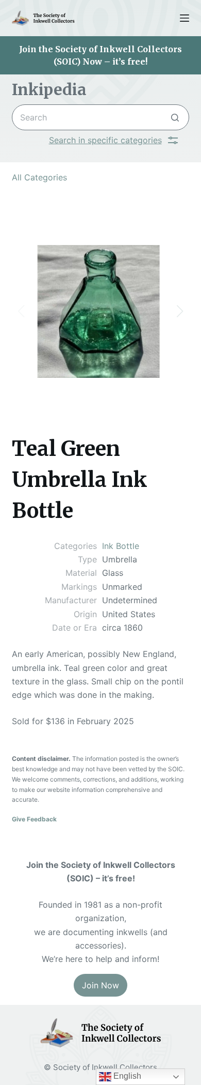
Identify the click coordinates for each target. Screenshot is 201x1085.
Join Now (100, 985)
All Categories (39, 177)
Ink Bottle (120, 546)
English (126, 1076)
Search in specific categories (105, 140)
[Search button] (175, 117)
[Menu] (184, 18)
